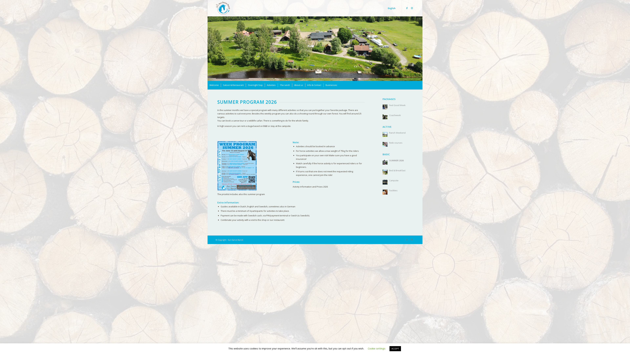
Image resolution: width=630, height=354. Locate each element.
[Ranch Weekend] (385, 131)
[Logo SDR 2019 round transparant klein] (223, 10)
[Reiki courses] (385, 141)
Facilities (393, 187)
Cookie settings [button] (376, 348)
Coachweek (395, 112)
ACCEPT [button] (395, 348)
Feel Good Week (397, 102)
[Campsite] (385, 179)
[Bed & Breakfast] (385, 169)
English (391, 8)
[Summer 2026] (385, 159)
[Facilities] (385, 189)
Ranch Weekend (397, 129)
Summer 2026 (396, 157)
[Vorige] (210, 44)
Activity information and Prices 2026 (310, 183)
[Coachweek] (385, 113)
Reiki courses (395, 139)
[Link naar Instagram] (411, 8)
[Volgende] (419, 44)
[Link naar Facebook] (406, 8)
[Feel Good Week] (385, 103)
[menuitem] (214, 82)
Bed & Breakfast (397, 167)
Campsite (394, 177)
